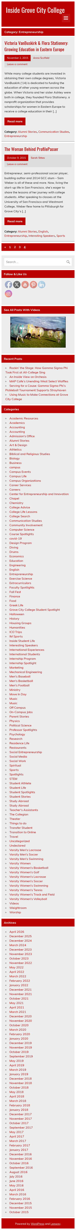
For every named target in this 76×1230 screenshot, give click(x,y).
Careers (14, 489)
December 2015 (20, 1203)
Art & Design (18, 445)
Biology (14, 458)
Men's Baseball (19, 676)
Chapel (14, 498)
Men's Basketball (21, 681)
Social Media (18, 756)
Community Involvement (26, 525)
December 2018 (20, 1078)
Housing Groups (20, 623)
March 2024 (17, 945)
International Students (24, 654)
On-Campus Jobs (21, 712)
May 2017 (16, 1132)
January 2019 (18, 1074)
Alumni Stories (27, 131)
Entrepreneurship (15, 136)
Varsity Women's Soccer (26, 881)
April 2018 (16, 1096)
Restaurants (17, 747)
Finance (14, 596)
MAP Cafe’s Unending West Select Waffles (38, 381)
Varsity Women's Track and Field (32, 894)
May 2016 (16, 1185)
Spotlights (16, 774)
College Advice (19, 507)
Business (15, 463)
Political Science (20, 725)
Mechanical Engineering (25, 672)
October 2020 (19, 1025)
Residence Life (19, 743)
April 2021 (16, 1007)
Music (13, 698)
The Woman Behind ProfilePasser (31, 149)
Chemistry (16, 503)
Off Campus (17, 707)
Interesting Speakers (41, 236)
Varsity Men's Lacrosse (25, 850)
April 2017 (16, 1136)
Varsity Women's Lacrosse (27, 876)
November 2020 (20, 1021)
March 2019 (17, 1069)
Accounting (17, 427)
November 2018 (20, 1083)
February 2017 (19, 1145)
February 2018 (19, 1105)
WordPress (37, 1224)
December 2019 (20, 1043)
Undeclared (17, 845)
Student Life (17, 787)
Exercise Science (20, 578)
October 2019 (19, 1052)
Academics (17, 423)
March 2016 (17, 1194)
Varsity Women (20, 863)
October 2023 (19, 958)
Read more (15, 121)
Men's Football (19, 685)
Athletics (15, 449)
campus (14, 467)
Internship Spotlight (22, 663)
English (43, 231)
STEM (13, 779)
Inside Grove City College (35, 10)
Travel (13, 836)
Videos (14, 903)
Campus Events (20, 472)
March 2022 (17, 976)
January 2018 (18, 1110)
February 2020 (19, 1034)
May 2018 (16, 1092)
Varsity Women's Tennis (25, 890)
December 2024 (20, 940)
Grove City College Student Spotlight (34, 609)
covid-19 (15, 538)
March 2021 (17, 1012)
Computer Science (21, 529)
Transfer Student (20, 828)
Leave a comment (17, 64)
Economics (16, 556)
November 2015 (20, 1207)
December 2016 (20, 1154)
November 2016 (20, 1158)
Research (15, 739)
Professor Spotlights (23, 730)
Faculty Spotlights (21, 587)
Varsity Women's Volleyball (28, 899)
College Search (19, 516)
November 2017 (20, 1118)
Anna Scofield (41, 57)
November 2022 (20, 963)
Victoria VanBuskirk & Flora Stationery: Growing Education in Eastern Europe (36, 45)
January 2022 (18, 985)
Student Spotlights (22, 792)
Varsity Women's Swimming (28, 885)
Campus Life (18, 476)
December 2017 (20, 1114)
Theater (14, 819)
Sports (60, 236)
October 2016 (19, 1163)
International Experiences (26, 650)
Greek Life (16, 605)
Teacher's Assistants (23, 810)
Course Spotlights (21, 534)
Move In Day (18, 694)
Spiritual (15, 765)
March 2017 (17, 1141)
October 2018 (19, 1087)
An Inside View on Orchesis (27, 377)
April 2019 (16, 1065)
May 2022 (16, 967)
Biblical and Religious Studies (29, 454)
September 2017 (21, 1127)
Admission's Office (22, 436)
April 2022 (16, 972)
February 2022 (19, 980)
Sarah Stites (38, 157)
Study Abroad (19, 801)
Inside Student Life (22, 641)
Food (12, 601)
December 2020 (20, 1016)
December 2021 (20, 989)
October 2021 (19, 998)
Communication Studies (53, 131)
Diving (13, 547)
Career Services (20, 485)
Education (16, 561)
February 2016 (19, 1199)
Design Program (20, 543)
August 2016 (18, 1172)
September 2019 (21, 1056)
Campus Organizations (25, 480)
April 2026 (16, 932)
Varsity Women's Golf (24, 872)
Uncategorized (19, 841)
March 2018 (17, 1101)
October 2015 (19, 1212)
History (14, 618)
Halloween (16, 614)
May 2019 (16, 1061)
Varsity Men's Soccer (23, 854)
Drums (13, 552)
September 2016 (21, 1167)
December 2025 (20, 936)
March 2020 (17, 1029)
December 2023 (20, 949)
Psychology (17, 734)
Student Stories (20, 796)
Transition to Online (22, 832)
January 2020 (18, 1038)
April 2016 (16, 1190)
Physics (14, 721)
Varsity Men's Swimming (26, 859)
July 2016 (16, 1176)
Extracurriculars (20, 583)
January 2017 (18, 1150)
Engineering (17, 565)
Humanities (17, 627)
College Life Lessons (23, 512)
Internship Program (22, 658)
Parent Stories (19, 716)
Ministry (14, 690)
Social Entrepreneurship (25, 752)
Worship (15, 912)
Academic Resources (23, 418)
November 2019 (20, 1047)
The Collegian (18, 814)
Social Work (17, 761)
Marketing (16, 667)
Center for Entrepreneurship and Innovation (39, 494)
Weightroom (18, 908)
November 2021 (20, 994)
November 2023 (20, 954)
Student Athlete (20, 783)
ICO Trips (15, 632)
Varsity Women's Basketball (28, 868)
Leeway (55, 1224)
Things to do (17, 823)
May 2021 (16, 1003)
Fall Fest (15, 592)
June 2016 (16, 1181)
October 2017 (19, 1123)
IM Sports (16, 636)
